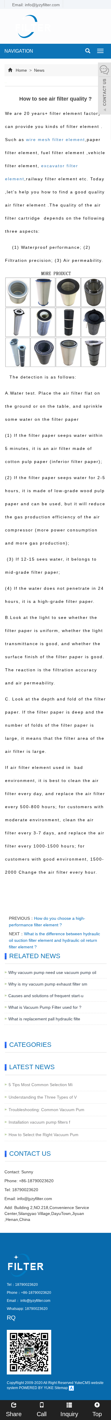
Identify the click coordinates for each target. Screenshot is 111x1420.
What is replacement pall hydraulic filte (44, 1018)
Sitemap (61, 1388)
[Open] (104, 89)
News (38, 70)
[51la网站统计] (71, 1388)
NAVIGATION (18, 51)
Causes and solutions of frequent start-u (45, 995)
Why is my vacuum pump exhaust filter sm (47, 984)
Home (21, 70)
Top (97, 1414)
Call (41, 1414)
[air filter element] (55, 318)
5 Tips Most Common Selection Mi (41, 1084)
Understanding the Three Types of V (43, 1097)
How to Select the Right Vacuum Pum (43, 1134)
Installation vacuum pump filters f (39, 1122)
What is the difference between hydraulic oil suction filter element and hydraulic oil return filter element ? (54, 940)
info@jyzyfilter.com (34, 1198)
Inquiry (69, 1414)
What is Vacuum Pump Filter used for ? (44, 1007)
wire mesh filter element (55, 139)
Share (14, 1414)
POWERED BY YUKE (36, 1388)
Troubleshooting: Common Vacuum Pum (46, 1109)
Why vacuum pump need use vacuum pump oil (52, 972)
